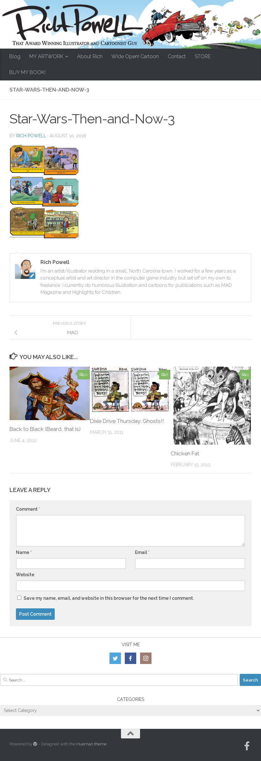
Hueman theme (91, 744)
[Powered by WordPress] (35, 744)
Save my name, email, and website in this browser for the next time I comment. (109, 598)
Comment (28, 509)
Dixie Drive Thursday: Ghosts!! (127, 421)
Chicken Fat (185, 453)
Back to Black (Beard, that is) (45, 429)
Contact (177, 56)
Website (25, 574)
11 (86, 374)
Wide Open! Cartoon (135, 56)
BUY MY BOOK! (27, 72)
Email (142, 552)
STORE (203, 56)
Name (24, 552)
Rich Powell (31, 135)
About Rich (89, 56)
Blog (14, 56)
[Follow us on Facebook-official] (247, 746)
